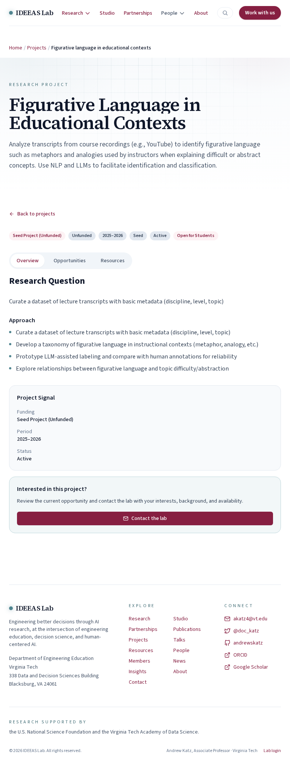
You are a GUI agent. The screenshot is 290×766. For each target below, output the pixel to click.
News (179, 661)
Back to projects (36, 214)
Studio (107, 13)
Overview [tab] (28, 261)
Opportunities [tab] (70, 261)
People (181, 650)
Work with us (260, 13)
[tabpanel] (145, 324)
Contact (138, 682)
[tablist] (70, 260)
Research (139, 619)
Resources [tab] (113, 261)
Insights (138, 671)
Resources (141, 650)
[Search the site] (225, 12)
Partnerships (138, 13)
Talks (179, 640)
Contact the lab (149, 518)
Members (139, 661)
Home (15, 48)
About (201, 13)
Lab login (272, 751)
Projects (36, 48)
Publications (187, 629)
